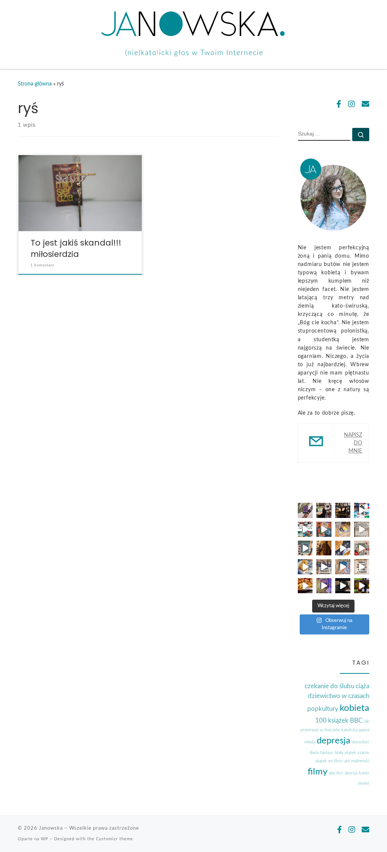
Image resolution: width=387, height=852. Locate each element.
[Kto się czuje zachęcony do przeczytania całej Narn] (323, 510)
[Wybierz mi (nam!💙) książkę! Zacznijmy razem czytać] (361, 510)
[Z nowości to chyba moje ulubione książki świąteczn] (323, 529)
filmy (317, 771)
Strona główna (35, 84)
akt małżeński (356, 761)
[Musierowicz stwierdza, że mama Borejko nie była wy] (305, 566)
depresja (333, 740)
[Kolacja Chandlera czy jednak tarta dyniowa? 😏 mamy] (342, 548)
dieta (314, 753)
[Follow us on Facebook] (338, 105)
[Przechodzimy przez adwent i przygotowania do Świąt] (342, 566)
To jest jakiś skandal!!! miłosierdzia (76, 248)
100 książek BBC (338, 720)
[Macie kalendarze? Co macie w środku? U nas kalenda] (361, 529)
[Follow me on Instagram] (351, 105)
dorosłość (360, 742)
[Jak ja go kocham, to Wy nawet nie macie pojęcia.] (342, 585)
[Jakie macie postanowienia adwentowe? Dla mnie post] (342, 529)
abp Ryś (336, 773)
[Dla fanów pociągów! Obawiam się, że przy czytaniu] (305, 548)
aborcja (351, 773)
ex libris (335, 761)
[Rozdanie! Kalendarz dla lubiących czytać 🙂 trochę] (323, 566)
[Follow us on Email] (365, 105)
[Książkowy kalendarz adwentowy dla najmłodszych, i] (323, 585)
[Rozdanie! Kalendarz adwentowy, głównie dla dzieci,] (361, 566)
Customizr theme (114, 839)
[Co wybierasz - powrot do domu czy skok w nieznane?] (342, 510)
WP (44, 839)
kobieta (354, 708)
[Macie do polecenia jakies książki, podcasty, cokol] (305, 510)
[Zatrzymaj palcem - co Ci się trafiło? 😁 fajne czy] (305, 529)
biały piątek (345, 753)
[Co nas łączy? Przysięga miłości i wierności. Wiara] (361, 585)
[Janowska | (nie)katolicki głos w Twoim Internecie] (193, 33)
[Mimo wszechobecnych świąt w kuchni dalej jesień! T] (305, 585)
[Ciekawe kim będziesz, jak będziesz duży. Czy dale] (323, 548)
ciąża (362, 686)
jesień (363, 783)
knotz (364, 773)
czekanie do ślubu (329, 686)
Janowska (51, 828)
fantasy (326, 753)
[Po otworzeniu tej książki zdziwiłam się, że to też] (361, 548)
